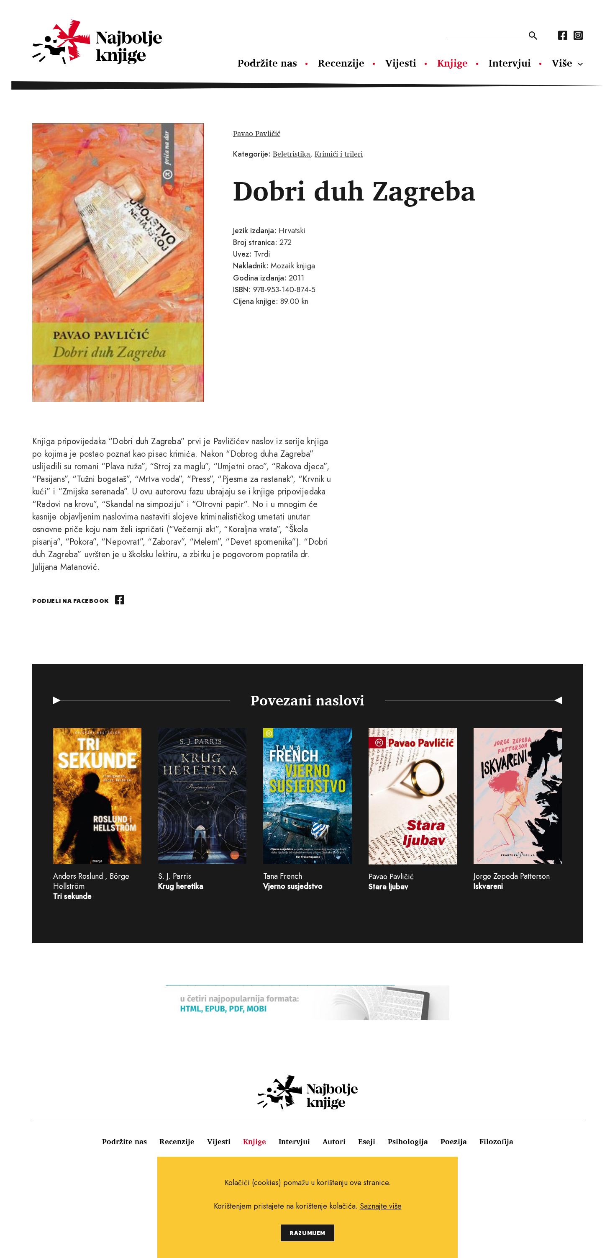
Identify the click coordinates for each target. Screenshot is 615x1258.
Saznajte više (381, 1206)
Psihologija (408, 1141)
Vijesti (400, 63)
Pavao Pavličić (256, 133)
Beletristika (291, 153)
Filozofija (496, 1141)
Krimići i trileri (339, 153)
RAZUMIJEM (307, 1233)
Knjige (452, 63)
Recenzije (341, 63)
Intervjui (510, 63)
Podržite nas (267, 63)
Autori (334, 1141)
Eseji (366, 1141)
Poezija (454, 1141)
